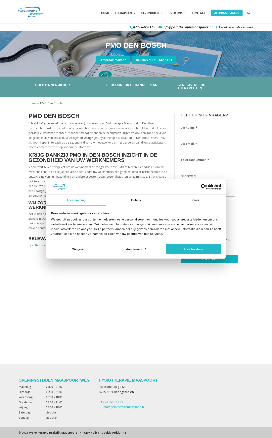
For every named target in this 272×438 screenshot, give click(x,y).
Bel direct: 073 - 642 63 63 (154, 60)
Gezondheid (150, 13)
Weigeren (78, 249)
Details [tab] (136, 200)
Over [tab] (195, 200)
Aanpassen (134, 249)
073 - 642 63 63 (144, 27)
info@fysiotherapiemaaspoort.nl (123, 407)
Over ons (175, 13)
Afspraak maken (227, 13)
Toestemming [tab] (76, 200)
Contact (199, 13)
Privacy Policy (89, 432)
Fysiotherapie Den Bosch (44, 245)
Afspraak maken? (113, 60)
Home (105, 13)
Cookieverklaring (114, 432)
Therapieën (123, 13)
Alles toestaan (193, 249)
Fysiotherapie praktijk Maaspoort (53, 432)
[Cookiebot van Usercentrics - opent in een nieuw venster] (203, 187)
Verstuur (209, 259)
